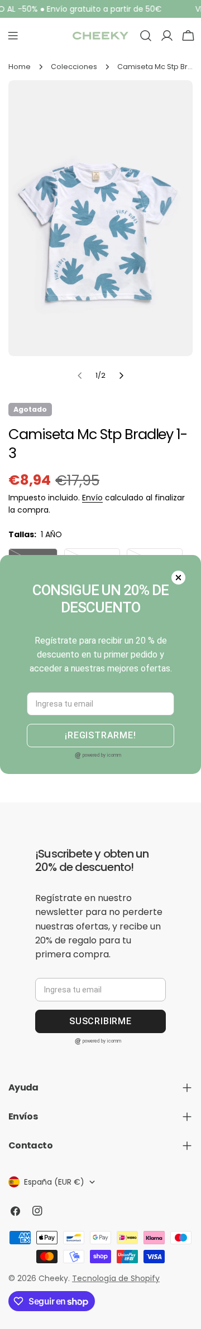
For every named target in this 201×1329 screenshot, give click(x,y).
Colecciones (74, 66)
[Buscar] (146, 36)
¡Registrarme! (100, 735)
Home (19, 66)
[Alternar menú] (13, 36)
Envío (92, 497)
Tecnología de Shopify (116, 1278)
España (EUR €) (54, 1181)
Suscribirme (100, 1021)
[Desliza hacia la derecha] (121, 375)
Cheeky (53, 1278)
